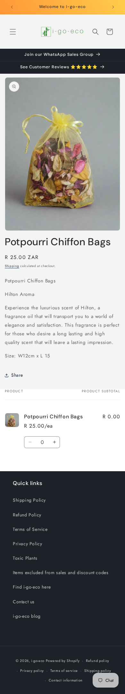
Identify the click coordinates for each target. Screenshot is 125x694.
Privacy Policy (27, 543)
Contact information (66, 680)
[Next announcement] (113, 7)
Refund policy (97, 660)
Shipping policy (97, 670)
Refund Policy (27, 515)
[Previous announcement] (12, 7)
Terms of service (64, 670)
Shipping (12, 265)
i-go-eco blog (27, 616)
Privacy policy (32, 670)
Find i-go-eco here (32, 587)
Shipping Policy (29, 500)
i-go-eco (38, 660)
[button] (13, 32)
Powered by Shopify (63, 660)
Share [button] (17, 375)
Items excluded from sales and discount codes (60, 572)
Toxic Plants (25, 558)
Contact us (24, 601)
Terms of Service (30, 529)
